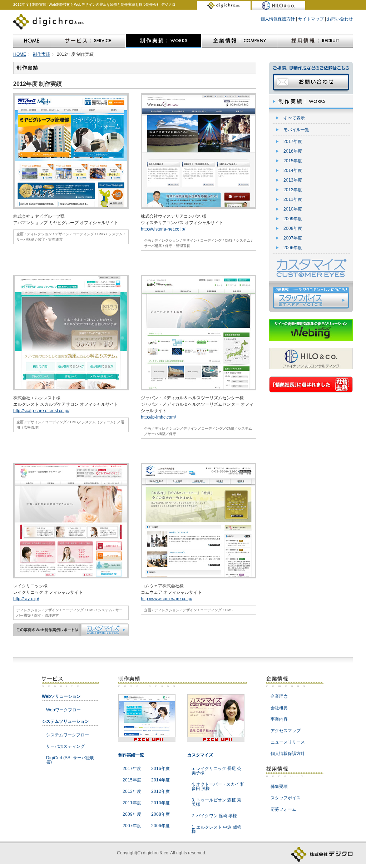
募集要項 (279, 786)
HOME (31, 41)
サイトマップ (311, 18)
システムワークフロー (67, 734)
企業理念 (279, 696)
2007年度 (292, 238)
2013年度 (292, 180)
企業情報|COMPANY (239, 41)
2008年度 (292, 228)
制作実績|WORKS (163, 41)
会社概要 (279, 707)
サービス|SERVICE (87, 41)
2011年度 (292, 199)
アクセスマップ (286, 730)
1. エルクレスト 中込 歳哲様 (216, 829)
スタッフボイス (286, 797)
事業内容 (279, 719)
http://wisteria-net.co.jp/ (163, 229)
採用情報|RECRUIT (315, 41)
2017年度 (292, 141)
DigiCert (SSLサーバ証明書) (70, 760)
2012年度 (292, 189)
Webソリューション (61, 696)
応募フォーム (283, 809)
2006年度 (292, 247)
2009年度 (292, 218)
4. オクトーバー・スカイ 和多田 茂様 (218, 786)
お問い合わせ (340, 18)
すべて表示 (294, 117)
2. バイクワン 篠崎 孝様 (214, 815)
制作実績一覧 (131, 754)
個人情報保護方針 (278, 18)
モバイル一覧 (296, 129)
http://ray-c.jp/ (26, 598)
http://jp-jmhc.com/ (158, 417)
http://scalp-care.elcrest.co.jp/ (41, 410)
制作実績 (41, 54)
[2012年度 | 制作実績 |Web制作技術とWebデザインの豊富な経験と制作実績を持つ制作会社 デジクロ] (224, 6)
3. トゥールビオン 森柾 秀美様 (216, 802)
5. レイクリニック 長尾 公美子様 (216, 770)
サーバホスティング (65, 746)
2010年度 (292, 209)
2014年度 (292, 170)
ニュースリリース (288, 742)
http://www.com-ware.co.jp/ (166, 598)
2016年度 (292, 151)
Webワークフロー (63, 709)
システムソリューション (65, 721)
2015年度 (292, 160)
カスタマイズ (200, 754)
